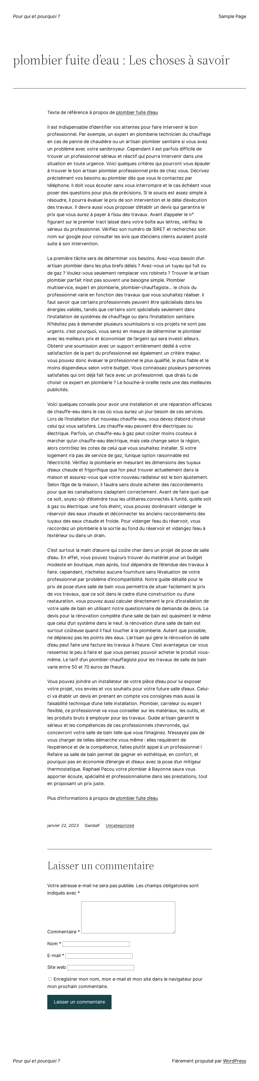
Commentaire (63, 931)
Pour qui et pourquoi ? (36, 16)
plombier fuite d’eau (137, 112)
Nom (54, 943)
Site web (56, 967)
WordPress (234, 1061)
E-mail (55, 955)
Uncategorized (120, 825)
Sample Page (232, 16)
